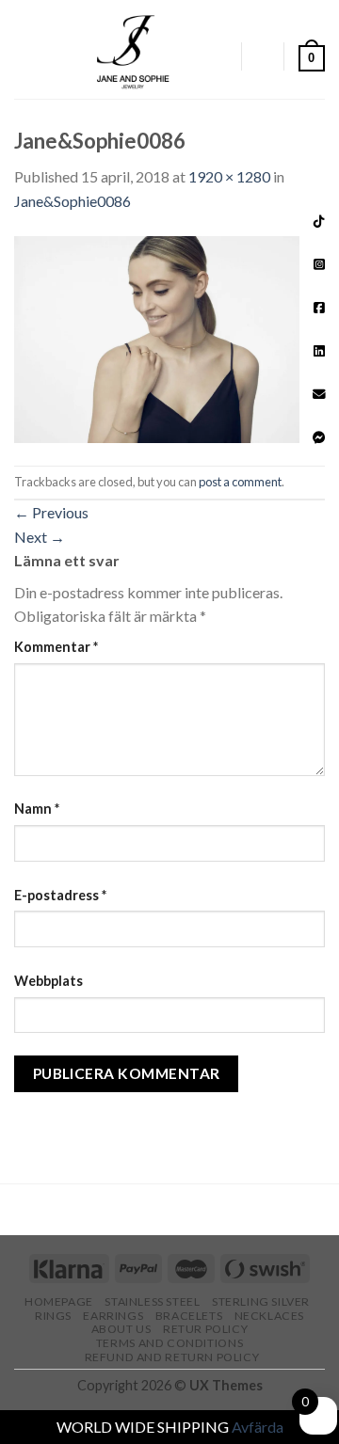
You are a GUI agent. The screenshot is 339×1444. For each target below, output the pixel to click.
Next (39, 537)
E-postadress (60, 895)
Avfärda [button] (257, 1427)
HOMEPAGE (58, 1301)
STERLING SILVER (261, 1301)
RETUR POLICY (205, 1329)
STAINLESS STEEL (152, 1301)
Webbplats (48, 981)
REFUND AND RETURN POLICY (172, 1357)
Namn (36, 809)
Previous (51, 512)
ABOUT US (121, 1329)
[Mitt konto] (217, 56)
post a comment (240, 481)
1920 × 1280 (229, 176)
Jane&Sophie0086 (72, 201)
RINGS (53, 1316)
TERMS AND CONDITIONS (169, 1343)
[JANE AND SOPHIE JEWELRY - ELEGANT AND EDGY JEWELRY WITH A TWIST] (133, 49)
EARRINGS (113, 1316)
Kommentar (56, 647)
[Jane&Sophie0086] (169, 337)
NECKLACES (269, 1316)
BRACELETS (189, 1316)
